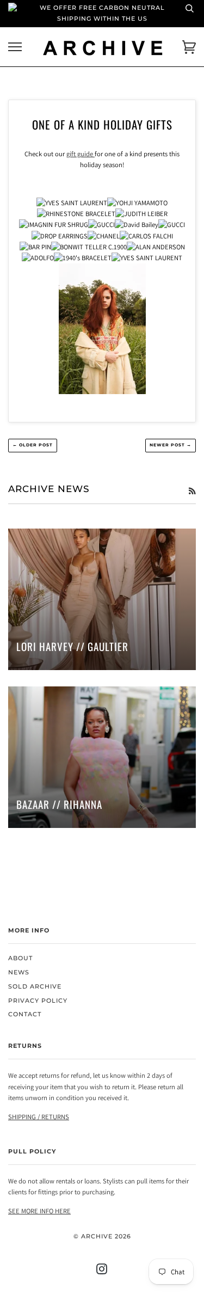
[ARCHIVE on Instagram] (102, 1271)
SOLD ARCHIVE (34, 986)
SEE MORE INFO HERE (39, 1211)
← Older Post (33, 445)
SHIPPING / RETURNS (38, 1116)
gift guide (80, 153)
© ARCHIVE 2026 (102, 1236)
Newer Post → (170, 445)
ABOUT (20, 958)
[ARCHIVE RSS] (192, 491)
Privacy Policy (37, 1000)
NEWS (18, 972)
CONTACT (24, 1014)
